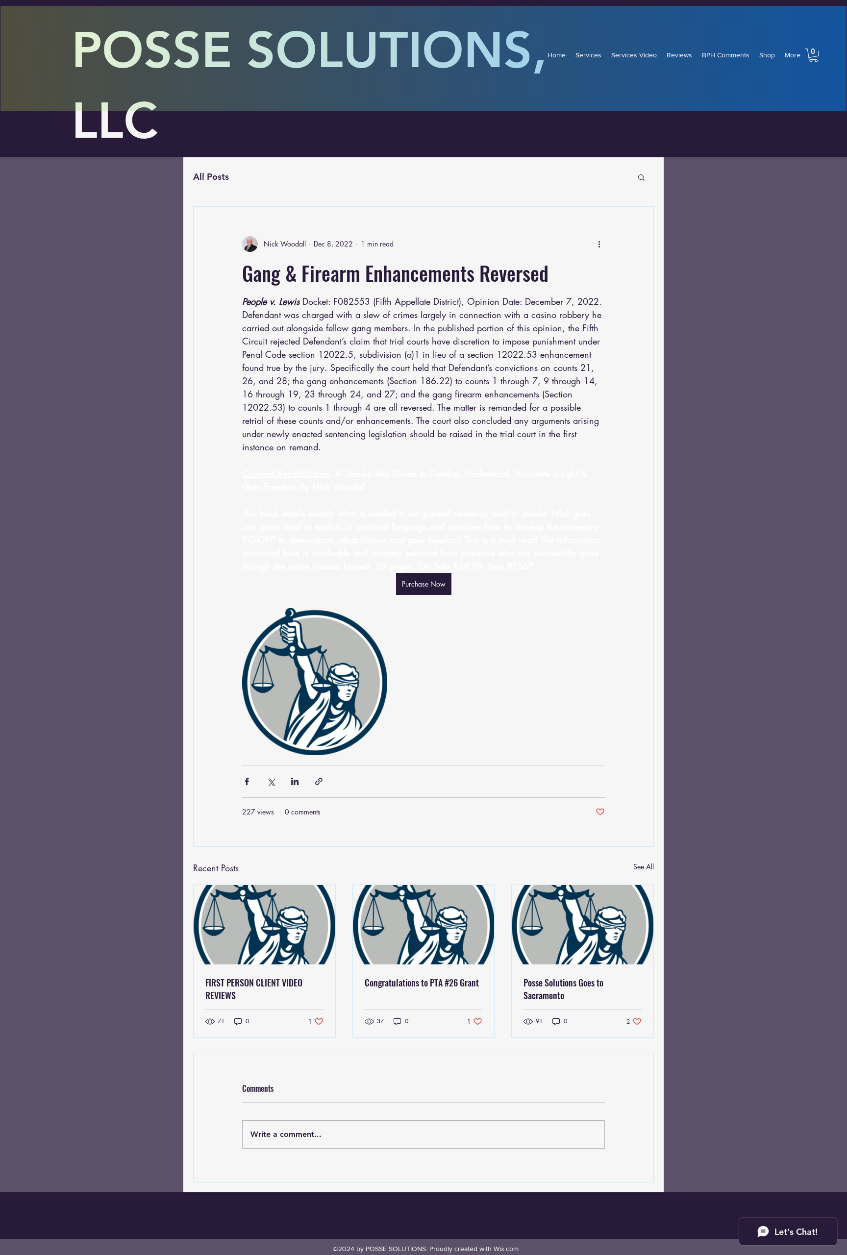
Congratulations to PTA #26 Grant (422, 982)
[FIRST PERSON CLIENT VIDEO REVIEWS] (264, 924)
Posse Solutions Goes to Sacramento (563, 989)
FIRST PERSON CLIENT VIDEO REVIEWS (253, 989)
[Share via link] (319, 781)
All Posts (211, 176)
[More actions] (599, 244)
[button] (813, 55)
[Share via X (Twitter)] (270, 781)
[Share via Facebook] (246, 781)
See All (643, 866)
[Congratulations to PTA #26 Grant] (424, 924)
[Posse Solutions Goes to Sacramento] (582, 924)
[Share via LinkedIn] (294, 781)
